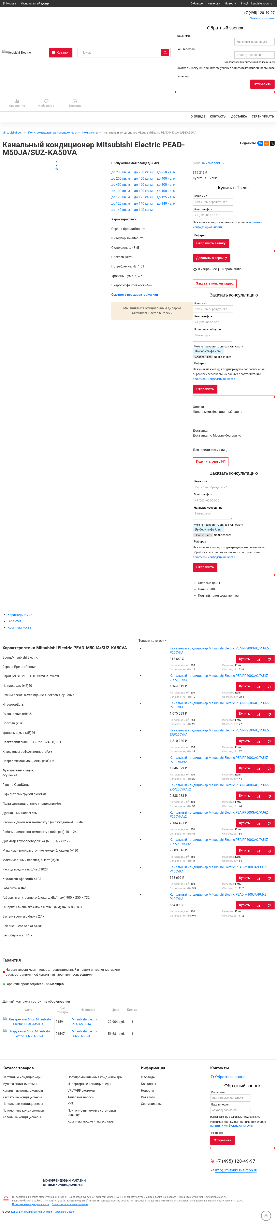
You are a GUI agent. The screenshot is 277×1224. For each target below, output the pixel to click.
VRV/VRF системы (81, 1090)
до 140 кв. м (143, 203)
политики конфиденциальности (253, 68)
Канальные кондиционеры (22, 1090)
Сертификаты (263, 116)
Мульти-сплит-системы (19, 1084)
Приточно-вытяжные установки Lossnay (92, 1113)
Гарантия (14, 621)
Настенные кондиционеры (22, 1077)
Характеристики (20, 615)
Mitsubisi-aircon (12, 132)
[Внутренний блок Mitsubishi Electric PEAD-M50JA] (28, 1024)
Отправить (262, 84)
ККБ (71, 1104)
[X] (272, 143)
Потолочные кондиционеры (23, 1110)
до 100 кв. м (166, 185)
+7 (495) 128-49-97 (259, 12)
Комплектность (19, 627)
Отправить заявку (210, 243)
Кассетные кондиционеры (22, 1097)
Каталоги (213, 3)
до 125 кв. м (120, 197)
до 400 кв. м (143, 178)
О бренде (197, 3)
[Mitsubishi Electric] (18, 52)
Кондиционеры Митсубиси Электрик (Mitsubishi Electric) (43, 1211)
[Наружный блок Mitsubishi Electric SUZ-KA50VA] (28, 1036)
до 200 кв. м (120, 172)
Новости (230, 3)
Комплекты (90, 132)
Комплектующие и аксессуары (91, 1121)
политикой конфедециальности (214, 379)
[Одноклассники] (266, 143)
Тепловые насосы (81, 1097)
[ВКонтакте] (260, 143)
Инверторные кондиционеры (89, 1084)
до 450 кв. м (120, 185)
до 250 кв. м (166, 172)
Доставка (239, 116)
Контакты (218, 116)
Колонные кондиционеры (21, 1117)
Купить (244, 659)
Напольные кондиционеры (22, 1104)
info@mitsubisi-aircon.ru (256, 3)
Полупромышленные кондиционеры (52, 132)
